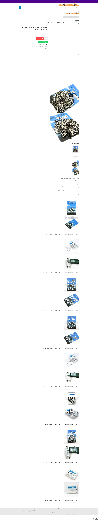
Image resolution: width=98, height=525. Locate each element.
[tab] (52, 176)
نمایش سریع (75, 232)
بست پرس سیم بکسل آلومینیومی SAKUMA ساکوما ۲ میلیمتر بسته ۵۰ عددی (61, 462)
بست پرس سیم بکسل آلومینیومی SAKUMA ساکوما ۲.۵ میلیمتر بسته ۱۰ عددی (60, 348)
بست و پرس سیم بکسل (73, 22)
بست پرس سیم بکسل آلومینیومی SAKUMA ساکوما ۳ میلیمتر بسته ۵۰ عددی (61, 272)
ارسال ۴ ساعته (77, 511)
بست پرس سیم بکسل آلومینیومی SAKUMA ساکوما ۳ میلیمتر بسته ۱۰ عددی (61, 310)
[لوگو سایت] (74, 4)
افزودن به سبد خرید (40, 38)
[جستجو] (20, 7)
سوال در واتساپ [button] (42, 41)
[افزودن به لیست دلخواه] (70, 232)
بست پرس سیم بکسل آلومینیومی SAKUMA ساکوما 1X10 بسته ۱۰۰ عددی (61, 500)
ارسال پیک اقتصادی (76, 512)
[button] (78, 232)
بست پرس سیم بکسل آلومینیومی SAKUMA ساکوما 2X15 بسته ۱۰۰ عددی (61, 424)
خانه (78, 22)
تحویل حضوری (77, 510)
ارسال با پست (77, 513)
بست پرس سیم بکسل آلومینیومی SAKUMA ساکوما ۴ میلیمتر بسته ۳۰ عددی (61, 386)
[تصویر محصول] (71, 223)
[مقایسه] (72, 232)
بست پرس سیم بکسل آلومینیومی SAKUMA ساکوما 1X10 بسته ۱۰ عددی (62, 234)
